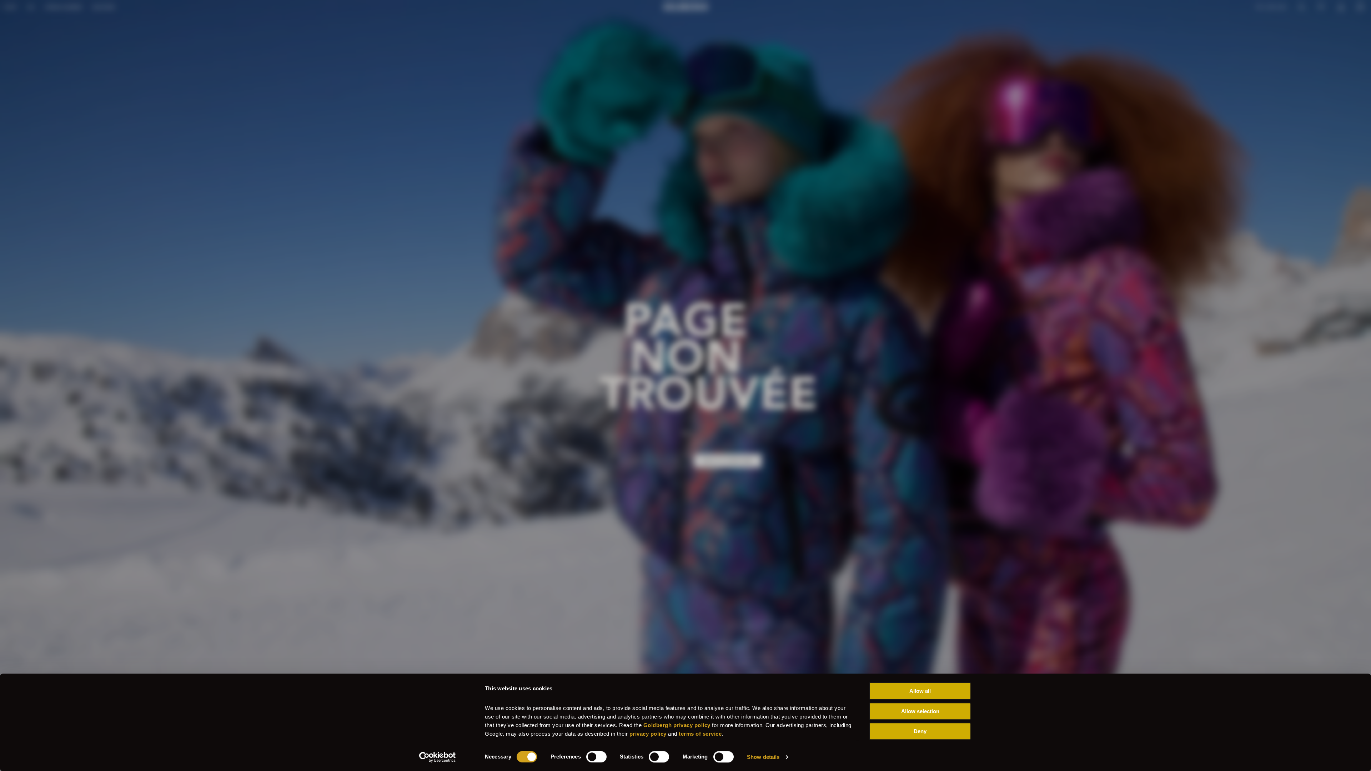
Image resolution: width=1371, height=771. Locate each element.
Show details (763, 757)
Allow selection (920, 711)
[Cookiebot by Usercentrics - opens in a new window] (437, 757)
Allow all (920, 691)
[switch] (596, 756)
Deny (920, 731)
